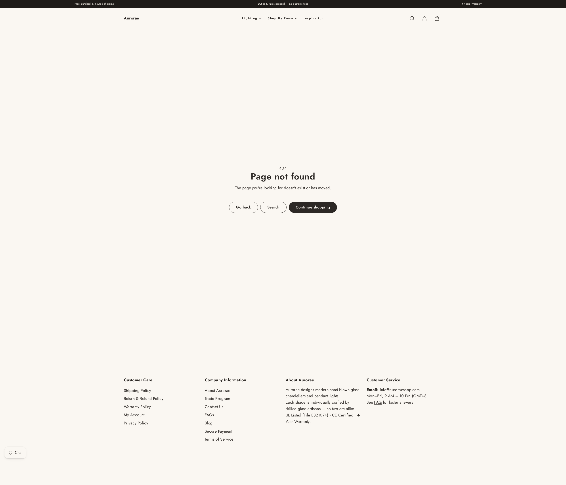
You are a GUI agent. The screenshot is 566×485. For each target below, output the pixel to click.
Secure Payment (218, 431)
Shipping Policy (137, 390)
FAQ (378, 402)
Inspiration (314, 18)
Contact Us (214, 407)
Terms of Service (219, 439)
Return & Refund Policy (143, 398)
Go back (243, 207)
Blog (208, 423)
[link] (424, 18)
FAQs (209, 415)
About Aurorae (217, 390)
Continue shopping (313, 207)
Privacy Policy (136, 423)
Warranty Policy (137, 407)
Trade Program (217, 398)
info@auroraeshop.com (400, 390)
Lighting (250, 18)
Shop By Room (280, 18)
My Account (134, 415)
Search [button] (273, 207)
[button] (412, 18)
